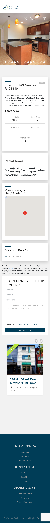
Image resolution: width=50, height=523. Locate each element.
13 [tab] (44, 62)
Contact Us (25, 481)
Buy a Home (25, 498)
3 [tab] (12, 62)
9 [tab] (31, 62)
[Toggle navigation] (45, 7)
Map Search (25, 456)
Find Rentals (25, 452)
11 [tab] (38, 62)
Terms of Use (23, 324)
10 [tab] (34, 62)
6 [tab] (22, 62)
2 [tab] (9, 62)
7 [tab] (25, 62)
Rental (42, 83)
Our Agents (25, 473)
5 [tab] (18, 62)
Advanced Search (25, 460)
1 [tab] (6, 62)
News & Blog (25, 477)
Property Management (25, 502)
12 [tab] (41, 62)
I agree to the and (25, 324)
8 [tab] (28, 62)
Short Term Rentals (25, 494)
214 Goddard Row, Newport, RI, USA (24, 381)
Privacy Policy (38, 324)
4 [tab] (15, 62)
